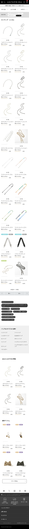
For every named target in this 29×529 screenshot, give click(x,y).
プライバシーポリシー (7, 522)
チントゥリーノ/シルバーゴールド (9, 280)
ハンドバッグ (4, 332)
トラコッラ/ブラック (20, 254)
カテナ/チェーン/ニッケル (7, 68)
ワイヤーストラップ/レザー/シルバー (10, 174)
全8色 (8, 471)
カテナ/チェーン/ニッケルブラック (11, 411)
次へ (19, 293)
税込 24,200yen (18, 44)
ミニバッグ (3, 341)
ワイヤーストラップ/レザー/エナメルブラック (12, 201)
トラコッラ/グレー (5, 254)
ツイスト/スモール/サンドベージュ (11, 473)
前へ (9, 293)
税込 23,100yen (4, 282)
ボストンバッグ (18, 338)
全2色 (7, 40)
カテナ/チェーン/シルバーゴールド (10, 121)
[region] (7, 30)
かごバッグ (3, 338)
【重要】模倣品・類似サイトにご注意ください (14, 5)
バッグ (8, 494)
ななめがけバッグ (19, 335)
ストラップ (3, 495)
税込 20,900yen (6, 447)
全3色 (21, 40)
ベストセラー (4, 349)
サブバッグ (3, 346)
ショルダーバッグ (5, 335)
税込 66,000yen (6, 474)
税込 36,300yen (4, 176)
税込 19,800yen (4, 255)
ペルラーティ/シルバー (7, 42)
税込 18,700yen (4, 44)
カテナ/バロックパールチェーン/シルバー (11, 148)
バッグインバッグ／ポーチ (21, 341)
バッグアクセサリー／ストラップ (18, 494)
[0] (27, 2)
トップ (4, 494)
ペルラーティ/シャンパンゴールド (9, 95)
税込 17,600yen (18, 150)
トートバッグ (18, 332)
